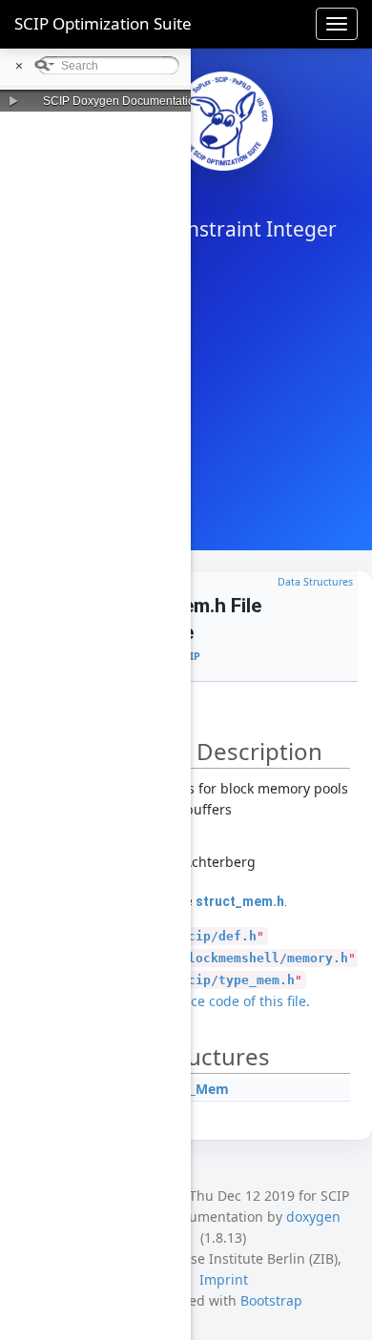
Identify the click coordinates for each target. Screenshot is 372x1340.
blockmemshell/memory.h (264, 958)
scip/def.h (218, 936)
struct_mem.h (240, 901)
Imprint (223, 1279)
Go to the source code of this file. (205, 1001)
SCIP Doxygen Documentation (122, 101)
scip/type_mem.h (237, 980)
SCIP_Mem (194, 1089)
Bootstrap (271, 1300)
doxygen (313, 1216)
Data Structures (315, 581)
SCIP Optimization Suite (103, 23)
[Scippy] (223, 121)
